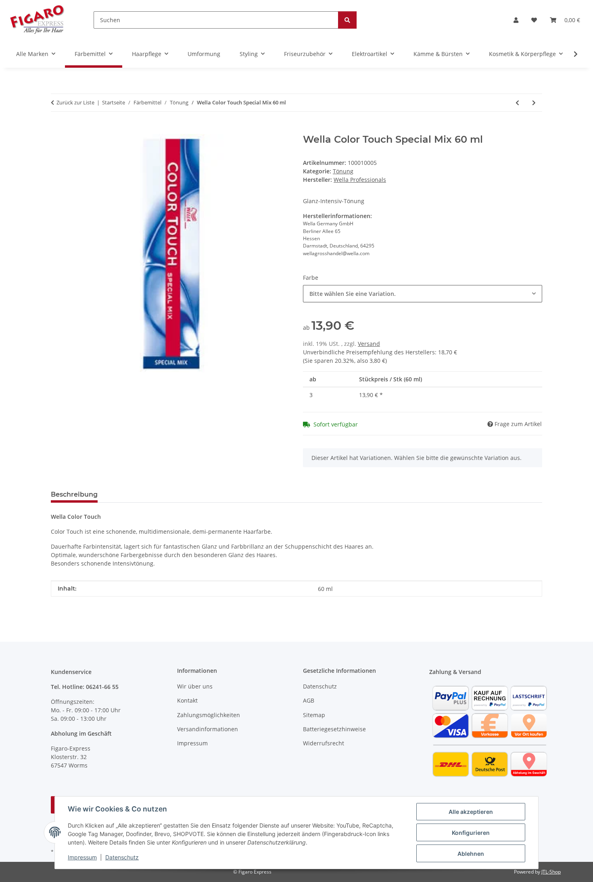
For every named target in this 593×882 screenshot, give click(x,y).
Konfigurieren (471, 832)
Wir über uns (195, 686)
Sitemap (314, 715)
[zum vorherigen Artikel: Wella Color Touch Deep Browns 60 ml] (517, 102)
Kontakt (187, 700)
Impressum (82, 857)
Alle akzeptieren (471, 811)
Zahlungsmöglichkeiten (208, 715)
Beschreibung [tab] (74, 494)
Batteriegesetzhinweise (334, 729)
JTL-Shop (551, 871)
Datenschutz (122, 857)
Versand (369, 343)
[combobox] (422, 293)
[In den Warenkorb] (57, 129)
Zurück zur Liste (75, 102)
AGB (308, 700)
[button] (516, 20)
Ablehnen (470, 853)
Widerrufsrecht (323, 743)
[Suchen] (347, 20)
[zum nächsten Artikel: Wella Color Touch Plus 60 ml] (534, 102)
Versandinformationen (207, 729)
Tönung (343, 171)
